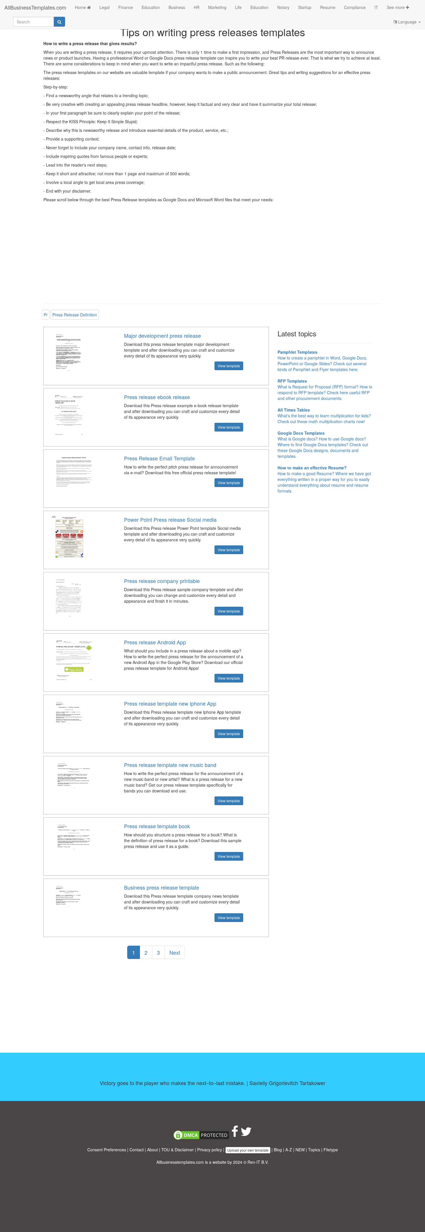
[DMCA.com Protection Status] (201, 1134)
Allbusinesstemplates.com (180, 1162)
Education (151, 7)
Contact (137, 1149)
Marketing (217, 7)
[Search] (59, 22)
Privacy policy (209, 1149)
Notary (283, 7)
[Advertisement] (212, 257)
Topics (314, 1149)
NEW (300, 1149)
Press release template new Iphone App (170, 703)
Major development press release (162, 335)
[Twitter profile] (246, 1134)
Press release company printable (162, 580)
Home (81, 7)
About (152, 1149)
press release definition (74, 315)
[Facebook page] (234, 1134)
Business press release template (161, 887)
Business (177, 7)
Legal (104, 7)
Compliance (355, 7)
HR (196, 7)
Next (174, 952)
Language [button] (407, 22)
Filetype (331, 1149)
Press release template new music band (170, 764)
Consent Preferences (106, 1149)
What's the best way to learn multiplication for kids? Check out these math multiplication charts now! (324, 415)
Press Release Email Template (159, 458)
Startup (304, 7)
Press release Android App (155, 642)
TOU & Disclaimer (177, 1149)
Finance (125, 7)
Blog (278, 1149)
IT (376, 7)
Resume (327, 7)
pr (46, 315)
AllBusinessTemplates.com (35, 7)
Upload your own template (248, 1150)
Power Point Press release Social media (170, 519)
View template (229, 365)
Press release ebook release (157, 397)
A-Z (288, 1149)
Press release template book (157, 826)
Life (238, 7)
